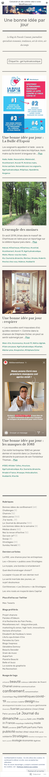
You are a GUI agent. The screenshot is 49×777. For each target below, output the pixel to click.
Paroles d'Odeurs (11, 618)
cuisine (21, 702)
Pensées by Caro (11, 640)
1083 (6, 466)
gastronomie (40, 705)
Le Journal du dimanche (13, 258)
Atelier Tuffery (15, 466)
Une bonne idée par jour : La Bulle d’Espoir (22, 139)
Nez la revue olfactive (13, 532)
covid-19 (19, 163)
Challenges (8, 510)
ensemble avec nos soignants (29, 166)
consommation (31, 692)
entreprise (31, 705)
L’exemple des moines (20, 229)
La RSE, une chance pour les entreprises (22, 557)
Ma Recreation (10, 669)
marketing (28, 723)
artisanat (6, 682)
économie (27, 740)
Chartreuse (14, 248)
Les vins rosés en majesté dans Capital (22, 591)
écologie (17, 740)
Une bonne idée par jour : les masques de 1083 (22, 442)
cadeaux (24, 682)
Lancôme (12, 714)
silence (22, 262)
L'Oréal (34, 709)
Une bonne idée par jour (24, 22)
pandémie (34, 170)
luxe (29, 719)
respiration (19, 350)
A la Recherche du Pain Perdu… (18, 621)
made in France (10, 473)
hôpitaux (24, 170)
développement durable (12, 705)
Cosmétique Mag (10, 697)
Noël (5, 727)
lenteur (28, 258)
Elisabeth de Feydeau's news (17, 634)
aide (5, 159)
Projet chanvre (10, 615)
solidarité (31, 262)
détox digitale (39, 343)
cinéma (16, 686)
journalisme (25, 709)
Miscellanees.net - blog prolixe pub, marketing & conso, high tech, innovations (24, 626)
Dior (37, 702)
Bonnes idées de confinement (17, 507)
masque (21, 473)
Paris (40, 727)
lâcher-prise (8, 350)
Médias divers (9, 529)
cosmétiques (26, 696)
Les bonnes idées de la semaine (18, 526)
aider (11, 159)
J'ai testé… (8, 520)
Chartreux (25, 248)
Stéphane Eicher (32, 350)
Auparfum (8, 656)
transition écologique (35, 737)
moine (35, 258)
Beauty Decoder (11, 650)
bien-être (7, 343)
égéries (37, 740)
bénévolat (30, 159)
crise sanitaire (9, 166)
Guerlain (39, 347)
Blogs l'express (10, 643)
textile (16, 476)
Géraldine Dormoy (11, 646)
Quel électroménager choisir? (17, 570)
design (30, 701)
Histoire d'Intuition (12, 630)
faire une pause (10, 347)
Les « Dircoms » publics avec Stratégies (22, 561)
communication (28, 686)
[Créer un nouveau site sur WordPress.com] (24, 3)
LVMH (34, 719)
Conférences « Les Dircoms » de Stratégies (24, 586)
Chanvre (7, 513)
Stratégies (8, 542)
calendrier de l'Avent (37, 682)
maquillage (19, 723)
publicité (9, 731)
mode (37, 723)
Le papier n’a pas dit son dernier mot (21, 575)
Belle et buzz (9, 662)
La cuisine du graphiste (14, 665)
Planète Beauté (10, 659)
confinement (9, 163)
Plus (40, 153)
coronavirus (18, 343)
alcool (6, 248)
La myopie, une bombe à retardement (21, 566)
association (19, 159)
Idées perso (8, 516)
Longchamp (23, 719)
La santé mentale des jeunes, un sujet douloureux (19, 581)
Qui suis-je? (8, 535)
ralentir (43, 258)
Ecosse (24, 705)
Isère (5, 255)
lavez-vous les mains (18, 255)
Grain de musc (10, 653)
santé (41, 732)
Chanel (7, 686)
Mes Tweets (9, 603)
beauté (15, 682)
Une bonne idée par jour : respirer (22, 320)
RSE (37, 732)
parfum (22, 727)
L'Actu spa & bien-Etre (14, 637)
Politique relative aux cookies (27, 767)
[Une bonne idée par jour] (25, 10)
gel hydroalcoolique (11, 170)
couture (26, 466)
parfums (32, 727)
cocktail (35, 248)
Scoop (6, 539)
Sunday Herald (10, 545)
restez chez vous (11, 262)
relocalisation (32, 473)
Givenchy (6, 709)
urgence (7, 173)
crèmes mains (31, 163)
